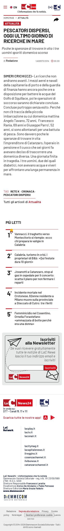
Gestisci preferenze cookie (39, 515)
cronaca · (29, 191)
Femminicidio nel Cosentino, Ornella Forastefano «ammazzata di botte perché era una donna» (33, 318)
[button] (56, 19)
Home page (9, 18)
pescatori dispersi (17, 194)
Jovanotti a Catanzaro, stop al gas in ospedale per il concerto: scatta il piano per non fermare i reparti (35, 277)
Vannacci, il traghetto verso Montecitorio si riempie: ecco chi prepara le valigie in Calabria (33, 239)
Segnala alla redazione (29, 511)
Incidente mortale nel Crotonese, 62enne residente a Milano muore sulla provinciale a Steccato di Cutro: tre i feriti (34, 298)
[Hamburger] (5, 7)
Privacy (45, 511)
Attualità (23, 18)
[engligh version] (12, 7)
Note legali (17, 515)
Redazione (11, 511)
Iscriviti (50, 368)
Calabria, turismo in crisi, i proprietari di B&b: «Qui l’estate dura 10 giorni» (34, 258)
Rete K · (15, 191)
